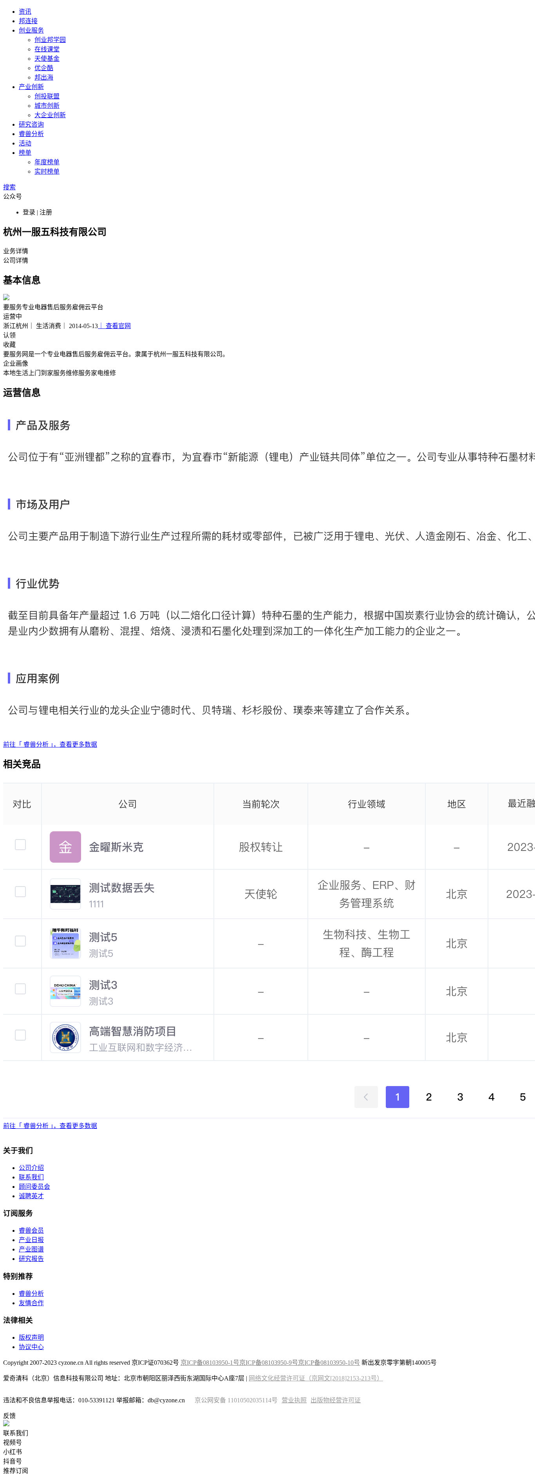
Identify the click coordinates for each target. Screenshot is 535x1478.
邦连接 (28, 21)
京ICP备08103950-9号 (268, 1362)
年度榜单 (47, 162)
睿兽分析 (31, 134)
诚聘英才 (31, 1196)
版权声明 (31, 1337)
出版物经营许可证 (336, 1400)
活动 (25, 143)
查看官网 (114, 326)
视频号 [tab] (12, 1442)
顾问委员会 (34, 1186)
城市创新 (47, 105)
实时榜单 (47, 171)
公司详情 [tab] (15, 260)
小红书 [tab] (12, 1452)
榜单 (25, 152)
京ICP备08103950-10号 (329, 1362)
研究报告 (31, 1258)
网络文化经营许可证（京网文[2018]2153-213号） (316, 1378)
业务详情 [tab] (15, 251)
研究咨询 (31, 124)
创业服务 (31, 30)
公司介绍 (31, 1167)
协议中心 (31, 1347)
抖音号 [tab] (12, 1461)
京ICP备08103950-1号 (210, 1362)
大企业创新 (50, 115)
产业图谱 (31, 1249)
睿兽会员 (31, 1230)
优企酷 (43, 68)
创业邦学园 (50, 39)
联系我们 (31, 1177)
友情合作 (31, 1303)
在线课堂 (47, 49)
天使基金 (47, 58)
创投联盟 (47, 96)
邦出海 (43, 77)
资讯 (25, 11)
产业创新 (31, 86)
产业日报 (31, 1240)
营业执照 (294, 1400)
